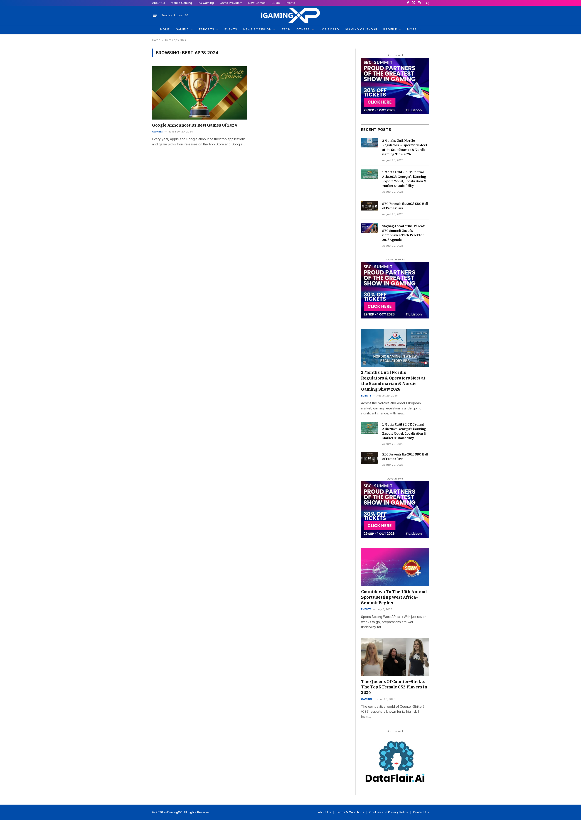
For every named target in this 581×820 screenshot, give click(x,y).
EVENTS (230, 29)
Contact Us (421, 812)
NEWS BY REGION (257, 29)
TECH (286, 29)
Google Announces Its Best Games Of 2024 (194, 125)
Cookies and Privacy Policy (388, 812)
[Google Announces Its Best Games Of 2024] (199, 93)
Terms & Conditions (350, 812)
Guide (275, 3)
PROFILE (390, 29)
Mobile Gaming (181, 3)
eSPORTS (206, 29)
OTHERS (303, 29)
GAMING (182, 29)
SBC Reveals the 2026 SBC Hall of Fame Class (405, 206)
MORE (412, 29)
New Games (257, 3)
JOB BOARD (329, 29)
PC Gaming (206, 3)
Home (156, 40)
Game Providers (231, 3)
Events (290, 3)
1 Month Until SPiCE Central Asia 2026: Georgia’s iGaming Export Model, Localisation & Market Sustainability (404, 179)
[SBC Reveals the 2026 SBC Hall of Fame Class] (369, 206)
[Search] (427, 3)
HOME (165, 29)
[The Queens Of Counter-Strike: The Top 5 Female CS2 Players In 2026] (395, 657)
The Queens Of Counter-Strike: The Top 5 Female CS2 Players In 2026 (394, 687)
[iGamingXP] (290, 15)
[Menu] (155, 15)
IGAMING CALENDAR (361, 29)
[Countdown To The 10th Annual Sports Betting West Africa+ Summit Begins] (395, 567)
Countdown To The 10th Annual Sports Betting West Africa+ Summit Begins (394, 597)
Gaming (157, 131)
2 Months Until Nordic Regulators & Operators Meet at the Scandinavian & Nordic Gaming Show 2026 (404, 147)
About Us (158, 3)
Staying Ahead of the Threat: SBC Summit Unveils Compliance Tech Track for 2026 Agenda (403, 233)
